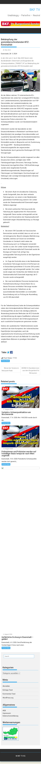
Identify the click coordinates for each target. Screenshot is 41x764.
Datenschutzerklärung (10, 716)
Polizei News (5, 361)
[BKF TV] (3, 30)
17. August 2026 (8, 409)
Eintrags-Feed (8, 690)
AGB (4, 711)
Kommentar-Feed (9, 694)
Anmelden (6, 686)
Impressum (7, 713)
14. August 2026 (8, 449)
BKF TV (35, 10)
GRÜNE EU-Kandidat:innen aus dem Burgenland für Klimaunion (30, 370)
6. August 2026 (7, 634)
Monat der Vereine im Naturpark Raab (10, 369)
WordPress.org (8, 698)
